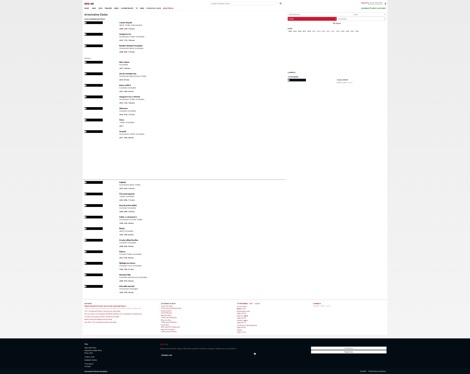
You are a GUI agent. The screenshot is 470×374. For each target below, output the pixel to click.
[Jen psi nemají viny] (93, 73)
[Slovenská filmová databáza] (89, 3)
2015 (314, 31)
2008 (347, 31)
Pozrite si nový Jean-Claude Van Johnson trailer (101, 317)
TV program (293, 77)
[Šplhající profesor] (93, 263)
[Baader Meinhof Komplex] (93, 45)
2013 (323, 31)
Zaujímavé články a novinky (373, 8)
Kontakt (363, 371)
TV (137, 8)
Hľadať (338, 23)
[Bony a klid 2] (93, 85)
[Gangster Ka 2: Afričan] (93, 96)
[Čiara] (93, 120)
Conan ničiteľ (342, 80)
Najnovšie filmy (90, 348)
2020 (94, 8)
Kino (142, 8)
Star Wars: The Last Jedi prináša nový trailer (100, 322)
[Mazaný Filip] (93, 274)
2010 (338, 31)
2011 (333, 31)
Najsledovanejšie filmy (93, 350)
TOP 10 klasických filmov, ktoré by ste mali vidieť (102, 311)
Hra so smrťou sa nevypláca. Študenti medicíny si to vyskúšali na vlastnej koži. (113, 314)
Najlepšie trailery (90, 360)
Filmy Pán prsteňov (168, 329)
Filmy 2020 (88, 353)
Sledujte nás (166, 355)
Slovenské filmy (167, 306)
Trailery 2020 (89, 357)
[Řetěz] (93, 228)
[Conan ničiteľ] (297, 80)
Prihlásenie (349, 348)
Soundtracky (127, 8)
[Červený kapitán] (93, 194)
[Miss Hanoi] (93, 62)
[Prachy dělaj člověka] (93, 240)
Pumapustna (175, 327)
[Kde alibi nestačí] (93, 286)
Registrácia (365, 3)
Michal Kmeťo (176, 308)
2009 (342, 31)
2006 (357, 31)
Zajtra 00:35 (241, 313)
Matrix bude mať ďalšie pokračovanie (98, 319)
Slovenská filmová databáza (95, 371)
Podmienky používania (377, 371)
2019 (100, 8)
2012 (328, 31)
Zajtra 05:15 (241, 323)
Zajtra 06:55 (241, 327)
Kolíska (240, 330)
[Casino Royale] (93, 22)
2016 (309, 31)
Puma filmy (165, 325)
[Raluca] (93, 251)
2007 (352, 31)
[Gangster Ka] (93, 34)
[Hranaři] (93, 131)
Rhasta (169, 313)
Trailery (108, 8)
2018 (299, 31)
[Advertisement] (156, 160)
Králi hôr (242, 316)
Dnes (251, 303)
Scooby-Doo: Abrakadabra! (247, 325)
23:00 (241, 309)
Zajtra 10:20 (241, 332)
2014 (318, 31)
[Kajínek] (93, 182)
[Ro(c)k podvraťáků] (93, 205)
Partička (242, 320)
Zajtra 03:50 (241, 318)
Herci (116, 8)
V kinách (291, 72)
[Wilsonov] (93, 108)
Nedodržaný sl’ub (244, 311)
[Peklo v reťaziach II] (93, 217)
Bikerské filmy (166, 315)
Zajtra (257, 303)
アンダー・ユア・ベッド (322, 306)
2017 (304, 31)
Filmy (86, 8)
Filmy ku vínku (166, 320)
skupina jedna (166, 311)
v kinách (317, 303)
